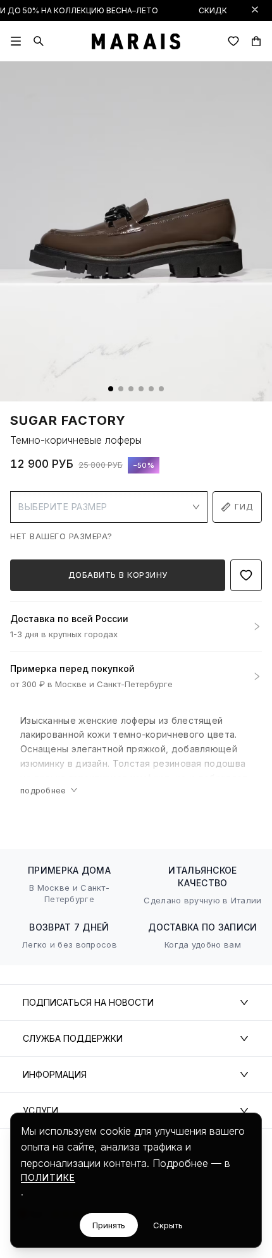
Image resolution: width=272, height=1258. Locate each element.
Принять (108, 1225)
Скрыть (168, 1225)
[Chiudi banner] (255, 9)
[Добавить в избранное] (246, 575)
